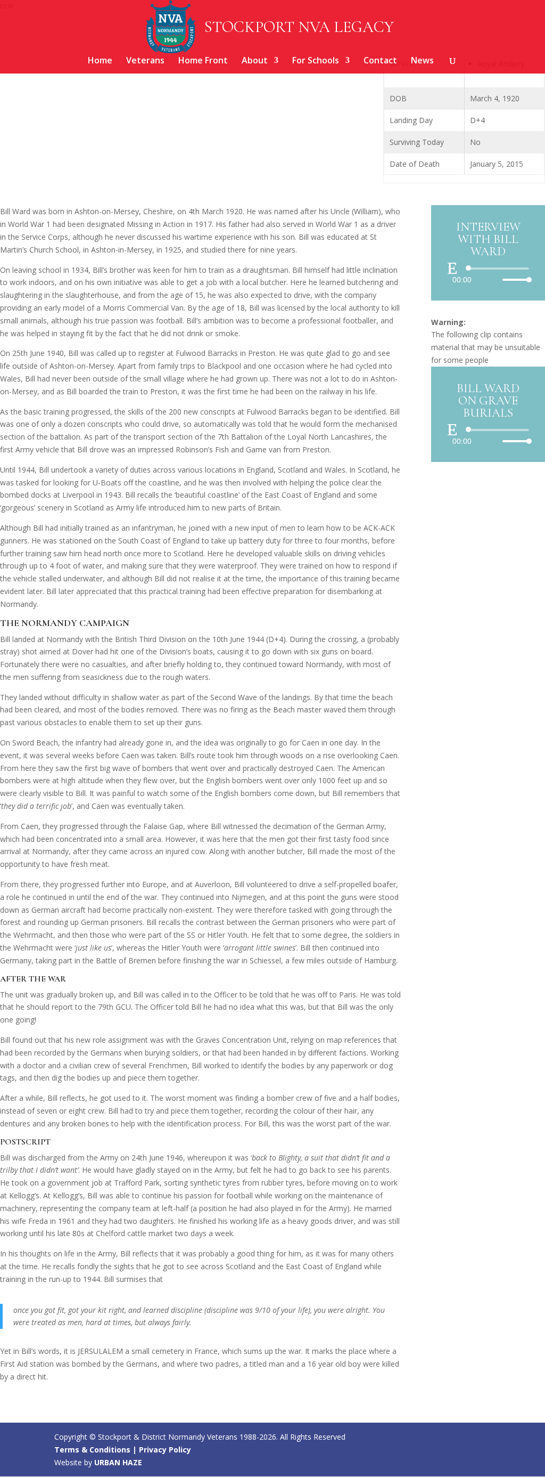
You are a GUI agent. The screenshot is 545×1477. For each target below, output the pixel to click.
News (422, 61)
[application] (488, 274)
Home (100, 61)
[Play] (452, 268)
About (255, 61)
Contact (380, 61)
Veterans (145, 61)
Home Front (203, 61)
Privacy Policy (165, 1449)
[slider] (514, 279)
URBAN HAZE (118, 1462)
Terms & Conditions (92, 1449)
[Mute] (494, 280)
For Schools (315, 61)
